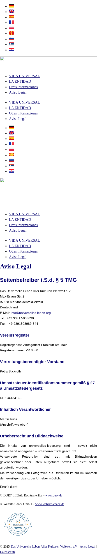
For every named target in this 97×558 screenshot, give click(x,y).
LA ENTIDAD (20, 81)
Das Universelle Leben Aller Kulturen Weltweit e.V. (44, 546)
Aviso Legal (17, 92)
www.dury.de (53, 495)
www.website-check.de (49, 504)
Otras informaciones (23, 87)
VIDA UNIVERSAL (24, 76)
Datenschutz (7, 552)
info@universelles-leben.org (31, 313)
